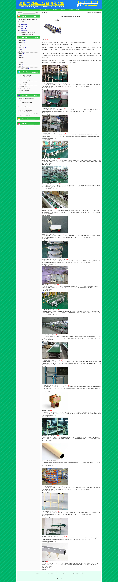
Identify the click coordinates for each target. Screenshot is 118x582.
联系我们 (78, 9)
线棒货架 (21, 43)
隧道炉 (20, 64)
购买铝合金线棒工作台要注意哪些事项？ (26, 98)
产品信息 (47, 9)
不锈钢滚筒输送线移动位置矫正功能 (25, 75)
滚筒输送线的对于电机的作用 (24, 79)
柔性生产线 (21, 47)
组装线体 (21, 62)
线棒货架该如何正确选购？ (23, 106)
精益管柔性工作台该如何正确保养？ (25, 110)
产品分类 (55, 9)
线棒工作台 (21, 40)
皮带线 (20, 60)
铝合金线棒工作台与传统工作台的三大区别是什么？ (28, 114)
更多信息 (44, 569)
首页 (40, 9)
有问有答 (71, 9)
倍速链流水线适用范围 (22, 82)
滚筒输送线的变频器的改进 (23, 90)
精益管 (20, 51)
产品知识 (63, 9)
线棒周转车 (21, 45)
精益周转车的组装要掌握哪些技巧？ (25, 102)
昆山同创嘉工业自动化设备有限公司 (50, 87)
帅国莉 (81, 573)
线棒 (20, 49)
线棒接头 (21, 53)
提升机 (20, 66)
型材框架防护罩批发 (23, 68)
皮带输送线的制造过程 (22, 86)
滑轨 (20, 55)
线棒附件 (21, 58)
